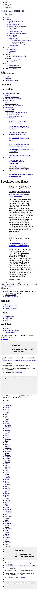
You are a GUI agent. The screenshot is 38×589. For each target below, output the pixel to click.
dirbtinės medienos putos (20, 44)
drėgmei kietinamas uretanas (17, 26)
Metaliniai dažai (13, 37)
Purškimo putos (13, 39)
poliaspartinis (13, 35)
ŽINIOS (7, 320)
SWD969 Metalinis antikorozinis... (16, 162)
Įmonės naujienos (14, 65)
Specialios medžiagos (15, 31)
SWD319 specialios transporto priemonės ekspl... (21, 175)
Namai (7, 17)
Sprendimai (12, 51)
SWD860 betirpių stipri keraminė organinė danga (19, 245)
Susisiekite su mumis (11, 68)
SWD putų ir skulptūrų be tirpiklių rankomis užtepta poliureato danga (19, 194)
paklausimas (12, 235)
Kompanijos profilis (15, 60)
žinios (10, 53)
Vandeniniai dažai (14, 46)
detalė (18, 235)
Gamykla (11, 61)
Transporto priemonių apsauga (18, 33)
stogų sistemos (13, 28)
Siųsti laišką (4, 339)
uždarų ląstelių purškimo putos (21, 40)
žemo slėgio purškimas (16, 24)
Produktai (8, 19)
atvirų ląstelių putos (18, 42)
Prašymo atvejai (13, 49)
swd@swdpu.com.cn (11, 296)
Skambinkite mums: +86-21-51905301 (13, 11)
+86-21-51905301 (10, 295)
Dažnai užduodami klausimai (17, 56)
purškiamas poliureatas (16, 21)
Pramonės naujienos (15, 67)
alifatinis (11, 23)
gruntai (11, 30)
